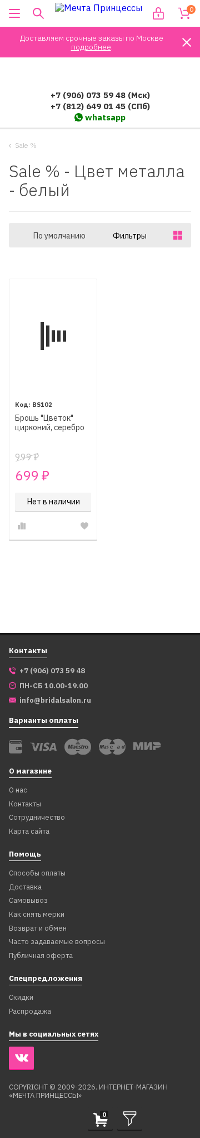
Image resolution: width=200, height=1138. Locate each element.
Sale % (26, 145)
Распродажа (30, 1012)
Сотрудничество (37, 818)
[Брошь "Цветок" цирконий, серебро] (53, 336)
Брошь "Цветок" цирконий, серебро (49, 423)
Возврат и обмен (38, 929)
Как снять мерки (36, 915)
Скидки (21, 998)
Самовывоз (28, 901)
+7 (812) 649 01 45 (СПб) (100, 106)
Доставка (25, 887)
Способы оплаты (37, 873)
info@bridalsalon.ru (55, 700)
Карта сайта (29, 832)
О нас (18, 790)
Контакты (25, 804)
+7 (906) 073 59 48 (52, 671)
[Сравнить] (21, 526)
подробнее (91, 47)
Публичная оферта (41, 956)
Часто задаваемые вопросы (57, 942)
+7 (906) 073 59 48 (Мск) (100, 95)
